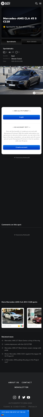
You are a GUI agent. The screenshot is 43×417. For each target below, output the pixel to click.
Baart (13, 56)
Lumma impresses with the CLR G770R (18, 344)
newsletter (21, 387)
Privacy (32, 407)
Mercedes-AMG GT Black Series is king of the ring (22, 341)
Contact (27, 382)
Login (21, 117)
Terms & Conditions (14, 407)
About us (13, 382)
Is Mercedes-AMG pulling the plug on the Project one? (22, 361)
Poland (19, 58)
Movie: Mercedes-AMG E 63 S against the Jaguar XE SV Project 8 (23, 355)
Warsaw (13, 58)
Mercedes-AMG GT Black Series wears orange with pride (23, 349)
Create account (21, 147)
